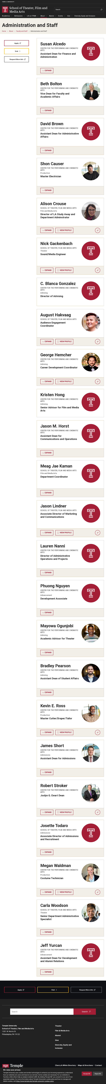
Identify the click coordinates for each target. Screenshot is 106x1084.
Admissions (18, 16)
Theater (58, 1026)
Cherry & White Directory (65, 1065)
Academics (6, 16)
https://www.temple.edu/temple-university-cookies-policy (35, 1081)
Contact (98, 1065)
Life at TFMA (31, 16)
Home (4, 31)
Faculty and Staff (22, 31)
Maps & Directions (85, 1065)
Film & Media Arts (62, 1031)
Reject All (98, 1074)
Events (60, 16)
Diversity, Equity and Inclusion (85, 16)
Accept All (86, 1074)
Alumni (51, 16)
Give (68, 16)
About (42, 16)
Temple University (8, 1)
